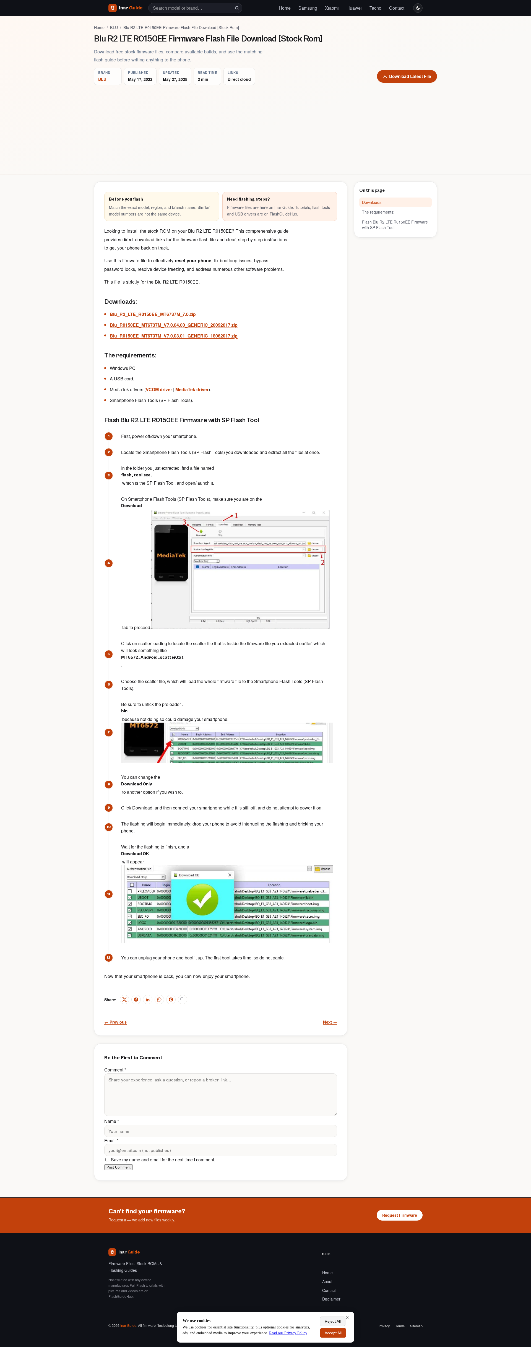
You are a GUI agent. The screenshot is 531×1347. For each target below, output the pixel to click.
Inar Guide (128, 1325)
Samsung (307, 8)
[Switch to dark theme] (418, 8)
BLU (114, 27)
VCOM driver (159, 389)
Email (111, 1140)
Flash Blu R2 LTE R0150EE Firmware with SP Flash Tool (395, 224)
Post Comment (118, 1167)
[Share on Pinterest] (171, 999)
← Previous (115, 1022)
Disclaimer (331, 1299)
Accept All (333, 1333)
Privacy (384, 1325)
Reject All (333, 1321)
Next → (330, 1022)
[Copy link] (182, 999)
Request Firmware (399, 1215)
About (327, 1281)
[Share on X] (124, 999)
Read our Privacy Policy (288, 1333)
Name (111, 1121)
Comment (115, 1069)
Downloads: (372, 202)
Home (285, 8)
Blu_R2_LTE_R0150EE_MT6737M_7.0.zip (153, 314)
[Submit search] (236, 8)
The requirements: (378, 212)
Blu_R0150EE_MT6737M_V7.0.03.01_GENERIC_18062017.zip (174, 336)
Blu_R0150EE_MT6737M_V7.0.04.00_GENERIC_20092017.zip (174, 325)
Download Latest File (410, 76)
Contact (396, 8)
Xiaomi (332, 8)
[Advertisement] (265, 126)
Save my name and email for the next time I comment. (162, 1159)
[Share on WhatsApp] (159, 999)
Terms (400, 1325)
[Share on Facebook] (136, 999)
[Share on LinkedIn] (147, 999)
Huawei (354, 8)
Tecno (375, 8)
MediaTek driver (192, 389)
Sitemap (416, 1325)
